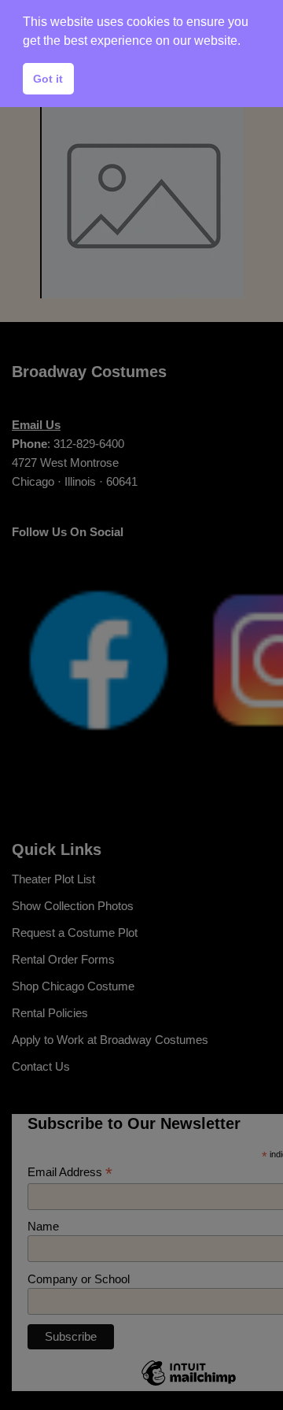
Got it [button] (48, 78)
